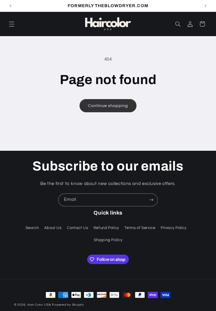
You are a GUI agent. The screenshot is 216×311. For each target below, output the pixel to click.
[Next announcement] (205, 6)
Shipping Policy (108, 240)
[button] (12, 24)
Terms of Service (139, 228)
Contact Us (77, 228)
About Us (53, 228)
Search (32, 228)
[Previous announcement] (10, 6)
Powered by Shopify (68, 304)
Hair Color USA (39, 304)
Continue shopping (108, 106)
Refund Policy (106, 228)
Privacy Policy (173, 228)
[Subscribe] (151, 199)
